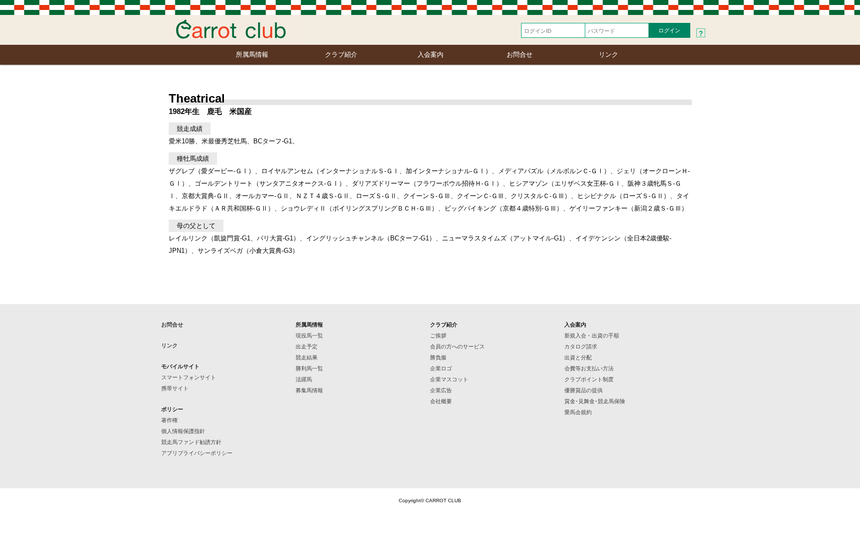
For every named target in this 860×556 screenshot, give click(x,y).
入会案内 (430, 54)
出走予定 (307, 346)
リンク (608, 54)
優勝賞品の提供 (583, 390)
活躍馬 (304, 379)
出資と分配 (578, 357)
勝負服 (438, 357)
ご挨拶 (438, 335)
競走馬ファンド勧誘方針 (191, 442)
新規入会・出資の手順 (591, 335)
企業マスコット (449, 379)
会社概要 (441, 401)
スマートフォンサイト (188, 377)
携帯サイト (175, 388)
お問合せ (520, 54)
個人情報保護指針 (183, 431)
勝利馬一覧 (309, 368)
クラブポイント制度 (589, 379)
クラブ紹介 (341, 54)
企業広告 (441, 390)
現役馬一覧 (309, 335)
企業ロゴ (441, 368)
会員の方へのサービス (457, 346)
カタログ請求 (580, 346)
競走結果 (307, 357)
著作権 (169, 420)
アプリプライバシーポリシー (196, 453)
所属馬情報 (252, 54)
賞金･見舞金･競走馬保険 (594, 401)
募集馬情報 (309, 390)
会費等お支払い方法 (589, 368)
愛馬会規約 (578, 412)
